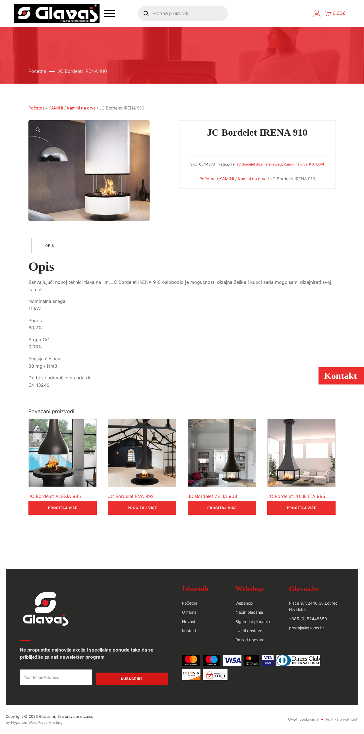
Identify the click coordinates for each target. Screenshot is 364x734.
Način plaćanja (249, 612)
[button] (317, 13)
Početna (37, 71)
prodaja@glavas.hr (306, 627)
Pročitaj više (62, 508)
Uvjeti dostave (248, 630)
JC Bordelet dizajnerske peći (259, 164)
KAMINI (55, 108)
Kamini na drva (81, 108)
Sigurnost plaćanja (252, 621)
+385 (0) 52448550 (308, 618)
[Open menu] (109, 13)
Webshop (244, 603)
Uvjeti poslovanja (303, 719)
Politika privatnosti (342, 719)
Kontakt (189, 630)
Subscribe (132, 679)
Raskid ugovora (249, 639)
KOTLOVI (316, 164)
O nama (189, 612)
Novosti (189, 621)
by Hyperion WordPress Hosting (34, 722)
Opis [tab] (49, 245)
